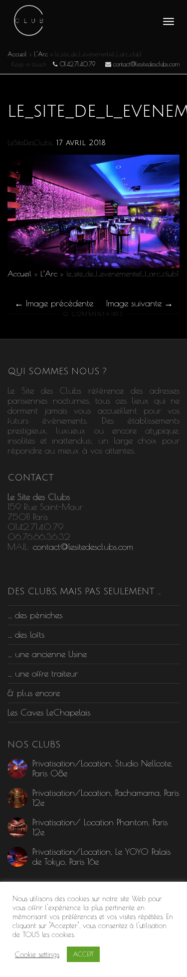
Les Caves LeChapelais (48, 712)
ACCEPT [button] (83, 954)
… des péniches (34, 615)
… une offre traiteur (42, 673)
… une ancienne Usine (47, 654)
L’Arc (41, 53)
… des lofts (25, 634)
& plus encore (33, 693)
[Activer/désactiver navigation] (169, 21)
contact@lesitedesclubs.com (83, 546)
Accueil (17, 53)
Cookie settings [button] (37, 954)
